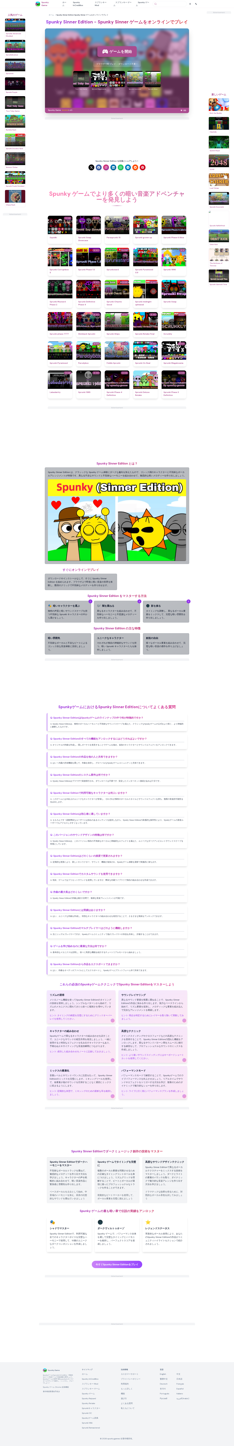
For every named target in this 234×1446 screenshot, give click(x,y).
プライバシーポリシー (130, 1379)
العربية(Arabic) (182, 1398)
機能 (123, 1393)
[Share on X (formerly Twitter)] (91, 167)
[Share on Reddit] (135, 167)
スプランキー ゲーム (122, 4)
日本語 (179, 1379)
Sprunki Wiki (87, 1423)
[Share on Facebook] (99, 167)
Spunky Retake (88, 1403)
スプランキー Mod (101, 4)
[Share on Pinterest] (143, 167)
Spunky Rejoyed (89, 1398)
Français (180, 1384)
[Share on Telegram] (128, 167)
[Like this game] (181, 110)
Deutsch (163, 1384)
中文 (178, 1374)
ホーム (64, 4)
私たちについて (128, 1408)
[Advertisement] (15, 252)
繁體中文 (164, 1379)
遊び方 (124, 1398)
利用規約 (125, 1384)
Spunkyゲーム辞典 (90, 1418)
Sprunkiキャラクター (91, 1408)
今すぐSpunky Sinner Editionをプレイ (117, 1264)
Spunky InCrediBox (78, 4)
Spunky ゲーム (142, 4)
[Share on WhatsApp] (121, 167)
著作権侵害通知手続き (51, 1391)
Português (164, 1393)
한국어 (163, 1388)
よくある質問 (127, 1403)
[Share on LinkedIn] (113, 167)
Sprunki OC (87, 1413)
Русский (163, 1398)
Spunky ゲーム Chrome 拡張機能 (56, 1387)
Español (180, 1388)
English (163, 1374)
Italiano (179, 1393)
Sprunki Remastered (91, 1427)
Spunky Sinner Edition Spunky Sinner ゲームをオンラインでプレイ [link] (82, 15)
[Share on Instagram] (106, 167)
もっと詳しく (127, 1388)
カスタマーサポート (129, 1374)
